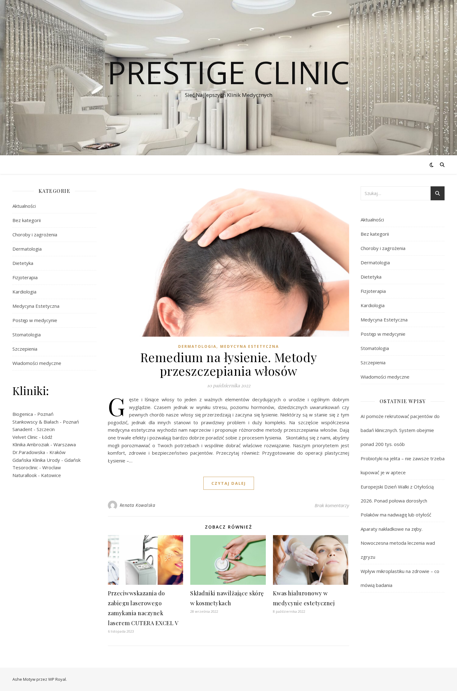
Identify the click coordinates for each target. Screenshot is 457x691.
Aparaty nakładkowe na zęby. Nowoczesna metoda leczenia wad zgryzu (398, 543)
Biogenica (22, 414)
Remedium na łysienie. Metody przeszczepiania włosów (228, 364)
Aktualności (24, 206)
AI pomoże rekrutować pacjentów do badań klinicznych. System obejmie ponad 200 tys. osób (400, 430)
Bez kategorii (26, 220)
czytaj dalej (228, 483)
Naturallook (24, 475)
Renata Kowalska (137, 505)
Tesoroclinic (25, 467)
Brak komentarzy (332, 505)
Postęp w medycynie (34, 320)
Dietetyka (22, 263)
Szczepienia (24, 349)
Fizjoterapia (25, 277)
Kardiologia (24, 292)
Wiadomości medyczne (36, 363)
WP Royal (57, 679)
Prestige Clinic (228, 72)
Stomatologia (26, 334)
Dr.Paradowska (28, 452)
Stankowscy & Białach (35, 422)
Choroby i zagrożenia (34, 234)
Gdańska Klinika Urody (36, 460)
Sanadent (22, 429)
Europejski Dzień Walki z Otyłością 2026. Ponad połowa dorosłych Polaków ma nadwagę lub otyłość (397, 501)
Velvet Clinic (25, 437)
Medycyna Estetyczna (35, 306)
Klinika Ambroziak (30, 444)
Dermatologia (27, 249)
